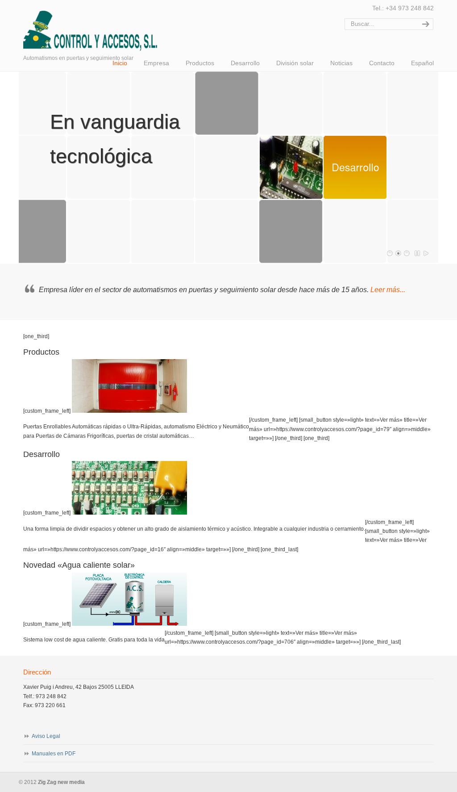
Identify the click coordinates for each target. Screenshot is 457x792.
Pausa (418, 253)
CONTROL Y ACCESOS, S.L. (103, 27)
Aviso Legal (46, 736)
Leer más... (387, 289)
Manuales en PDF (53, 753)
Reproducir (426, 253)
